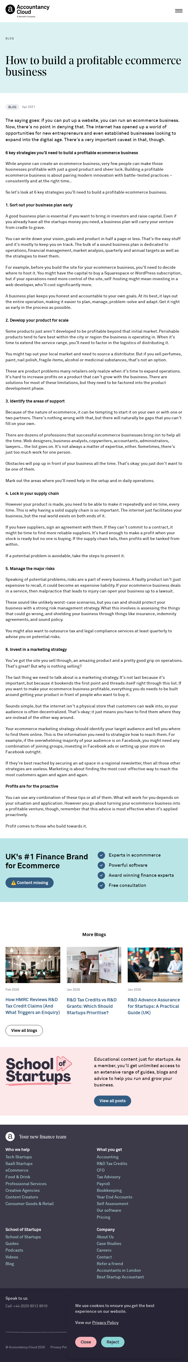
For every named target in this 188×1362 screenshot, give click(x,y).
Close (86, 1342)
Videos (12, 1257)
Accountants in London (119, 1270)
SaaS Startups (19, 1163)
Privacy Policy (105, 1322)
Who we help (18, 1149)
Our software (109, 1210)
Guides (12, 1243)
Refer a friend (110, 1263)
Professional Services (26, 1184)
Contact (104, 1257)
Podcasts (14, 1250)
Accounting (108, 1157)
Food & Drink (18, 1177)
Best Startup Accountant (120, 1277)
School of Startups (23, 1229)
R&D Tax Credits (112, 1163)
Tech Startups (19, 1157)
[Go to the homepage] (28, 11)
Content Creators (22, 1197)
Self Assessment (112, 1203)
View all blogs (24, 1030)
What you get (109, 1149)
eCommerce (17, 1170)
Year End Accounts (114, 1197)
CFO (101, 1170)
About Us (105, 1237)
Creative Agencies (23, 1190)
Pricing (103, 1217)
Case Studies (109, 1243)
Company (106, 1229)
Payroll (103, 1184)
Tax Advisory (108, 1177)
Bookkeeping (109, 1190)
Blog (10, 1263)
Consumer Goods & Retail (30, 1203)
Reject (113, 1342)
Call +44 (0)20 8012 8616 (26, 1306)
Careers (104, 1250)
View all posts (113, 1100)
